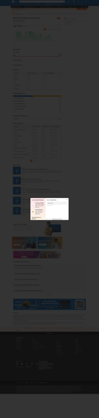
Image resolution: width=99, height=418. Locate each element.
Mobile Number (50, 203)
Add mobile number (50, 205)
